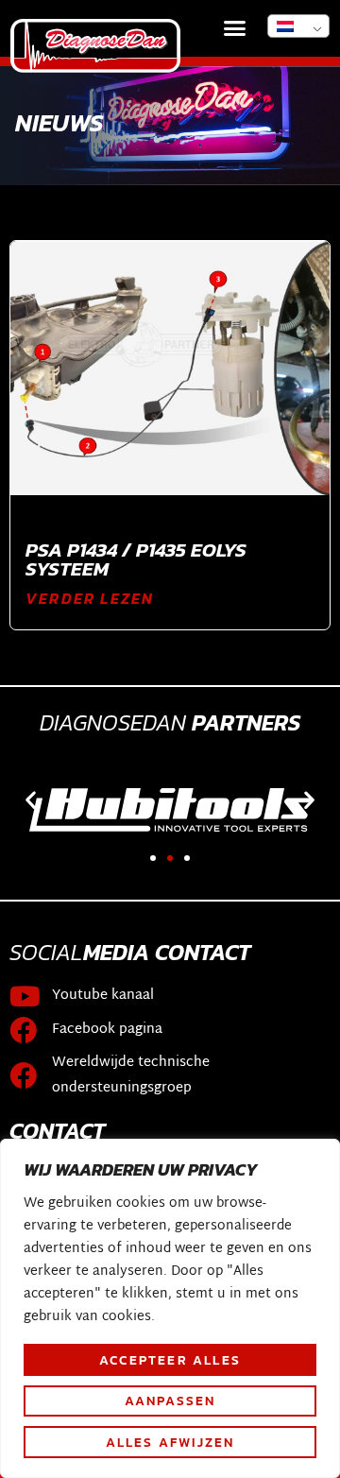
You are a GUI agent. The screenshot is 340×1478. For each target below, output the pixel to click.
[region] (170, 1308)
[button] (235, 28)
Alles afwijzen (170, 1442)
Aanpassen (170, 1400)
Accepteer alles (170, 1359)
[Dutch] (298, 26)
